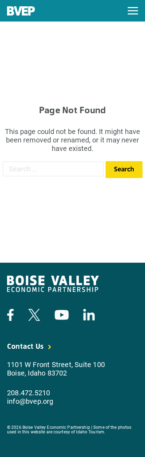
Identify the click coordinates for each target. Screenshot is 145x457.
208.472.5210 (28, 393)
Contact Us (25, 347)
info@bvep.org (30, 401)
